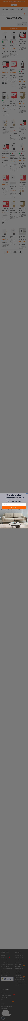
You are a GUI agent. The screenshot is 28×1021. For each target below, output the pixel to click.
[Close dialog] (27, 493)
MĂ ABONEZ (14, 507)
